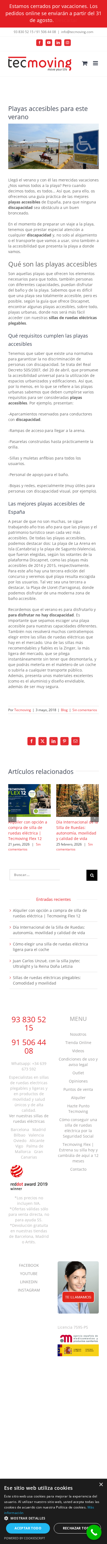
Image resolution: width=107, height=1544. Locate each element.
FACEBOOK (29, 1265)
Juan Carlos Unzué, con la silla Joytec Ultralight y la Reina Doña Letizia (46, 963)
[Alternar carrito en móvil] (85, 63)
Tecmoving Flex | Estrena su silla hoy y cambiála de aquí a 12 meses (78, 1153)
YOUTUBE (29, 1273)
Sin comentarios (84, 710)
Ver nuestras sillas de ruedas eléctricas (29, 1118)
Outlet (78, 1072)
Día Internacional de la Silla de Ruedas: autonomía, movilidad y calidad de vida (77, 830)
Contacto (78, 1169)
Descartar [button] (66, 20)
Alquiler (78, 1097)
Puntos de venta (78, 1089)
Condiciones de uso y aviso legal (78, 1061)
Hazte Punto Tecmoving (78, 1108)
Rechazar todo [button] (77, 1528)
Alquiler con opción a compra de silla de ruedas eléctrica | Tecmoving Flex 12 (27, 830)
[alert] (53, 1511)
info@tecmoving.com (77, 31)
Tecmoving (22, 710)
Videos (78, 1050)
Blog (64, 710)
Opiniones (78, 1081)
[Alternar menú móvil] (96, 63)
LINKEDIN (29, 1281)
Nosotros (78, 1034)
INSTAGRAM (29, 1290)
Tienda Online (78, 1042)
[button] (12, 818)
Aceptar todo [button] (28, 1528)
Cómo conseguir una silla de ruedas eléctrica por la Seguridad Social (78, 1128)
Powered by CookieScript (24, 1538)
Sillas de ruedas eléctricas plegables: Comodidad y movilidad (47, 980)
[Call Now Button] (94, 1532)
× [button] (101, 1485)
